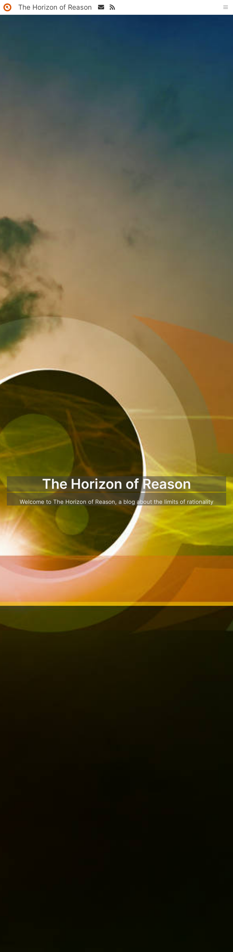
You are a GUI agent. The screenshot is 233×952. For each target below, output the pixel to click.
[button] (225, 7)
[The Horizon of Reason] (7, 7)
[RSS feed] (101, 7)
